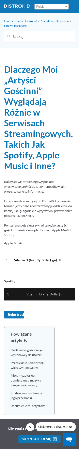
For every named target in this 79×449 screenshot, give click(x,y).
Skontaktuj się (36, 439)
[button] (71, 6)
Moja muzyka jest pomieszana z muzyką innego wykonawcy (26, 380)
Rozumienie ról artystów (28, 406)
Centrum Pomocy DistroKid (20, 21)
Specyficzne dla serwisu (55, 21)
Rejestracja (16, 314)
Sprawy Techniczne (15, 25)
